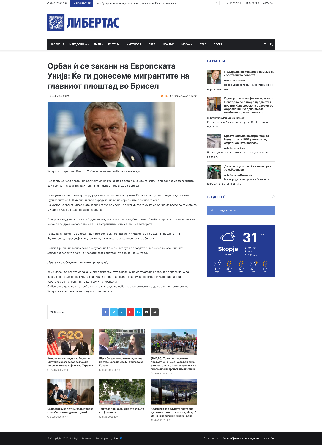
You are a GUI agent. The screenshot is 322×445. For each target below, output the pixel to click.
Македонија (78, 44)
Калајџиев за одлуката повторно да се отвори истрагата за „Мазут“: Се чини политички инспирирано (174, 412)
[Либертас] (83, 22)
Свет (152, 44)
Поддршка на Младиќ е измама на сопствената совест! (249, 73)
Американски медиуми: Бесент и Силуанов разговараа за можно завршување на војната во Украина (70, 362)
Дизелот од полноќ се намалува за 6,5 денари (247, 168)
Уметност (134, 44)
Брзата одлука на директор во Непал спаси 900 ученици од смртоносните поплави (246, 139)
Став (203, 44)
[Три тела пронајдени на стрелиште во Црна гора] (122, 392)
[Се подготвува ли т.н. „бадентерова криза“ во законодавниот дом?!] (70, 392)
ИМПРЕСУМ (234, 3)
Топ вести (240, 80)
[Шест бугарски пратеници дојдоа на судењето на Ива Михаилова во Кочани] (122, 342)
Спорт (218, 44)
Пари (97, 44)
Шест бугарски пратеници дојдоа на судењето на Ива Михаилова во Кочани (141, 3)
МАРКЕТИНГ (251, 3)
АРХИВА (268, 3)
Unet (116, 438)
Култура (114, 44)
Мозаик (186, 44)
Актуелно (217, 118)
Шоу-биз (168, 44)
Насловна (57, 44)
